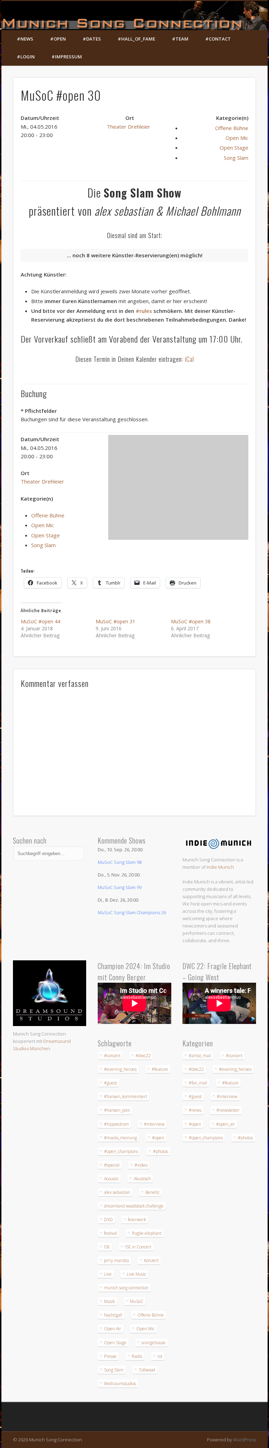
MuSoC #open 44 (40, 621)
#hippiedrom (116, 1124)
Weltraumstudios (120, 1383)
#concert (112, 1056)
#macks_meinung (120, 1138)
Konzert (151, 1260)
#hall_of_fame (136, 39)
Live (108, 1274)
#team (180, 39)
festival (110, 1233)
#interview (154, 1124)
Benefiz (152, 1192)
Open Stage (234, 147)
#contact (218, 39)
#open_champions (121, 1151)
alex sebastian (117, 1192)
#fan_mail (198, 1083)
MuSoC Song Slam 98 (120, 862)
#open (58, 39)
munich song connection (126, 1288)
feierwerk (137, 1220)
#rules (144, 310)
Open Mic (237, 137)
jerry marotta (116, 1260)
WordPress (244, 1439)
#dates (92, 39)
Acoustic (111, 1179)
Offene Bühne (231, 127)
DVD (108, 1220)
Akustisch (142, 1179)
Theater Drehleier (128, 126)
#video (140, 1165)
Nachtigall (113, 1315)
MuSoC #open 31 (115, 621)
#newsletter (228, 1110)
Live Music (136, 1274)
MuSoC (136, 1301)
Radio (137, 1356)
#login (26, 56)
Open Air (112, 1329)
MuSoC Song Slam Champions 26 (132, 912)
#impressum (66, 56)
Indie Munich (220, 867)
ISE (107, 1247)
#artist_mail (200, 1056)
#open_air (225, 1124)
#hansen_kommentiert (125, 1096)
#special (111, 1165)
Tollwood (147, 1370)
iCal (189, 359)
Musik (109, 1301)
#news (25, 39)
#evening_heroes (120, 1069)
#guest (110, 1083)
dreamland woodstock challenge (134, 1206)
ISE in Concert (138, 1247)
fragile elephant (146, 1233)
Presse (110, 1356)
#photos (160, 1151)
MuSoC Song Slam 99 (120, 887)
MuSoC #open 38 (191, 621)
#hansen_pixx (117, 1110)
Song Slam (236, 157)
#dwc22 (143, 1056)
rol (159, 1356)
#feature (160, 1069)
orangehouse (154, 1343)
